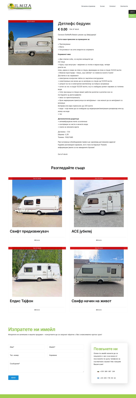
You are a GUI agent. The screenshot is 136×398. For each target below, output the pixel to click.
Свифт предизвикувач (29, 231)
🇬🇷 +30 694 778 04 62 (106, 378)
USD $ (131, 12)
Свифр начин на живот (91, 301)
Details (38, 240)
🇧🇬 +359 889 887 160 (106, 371)
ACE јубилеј (82, 231)
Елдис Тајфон (21, 301)
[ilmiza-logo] (19, 3)
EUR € (131, 16)
